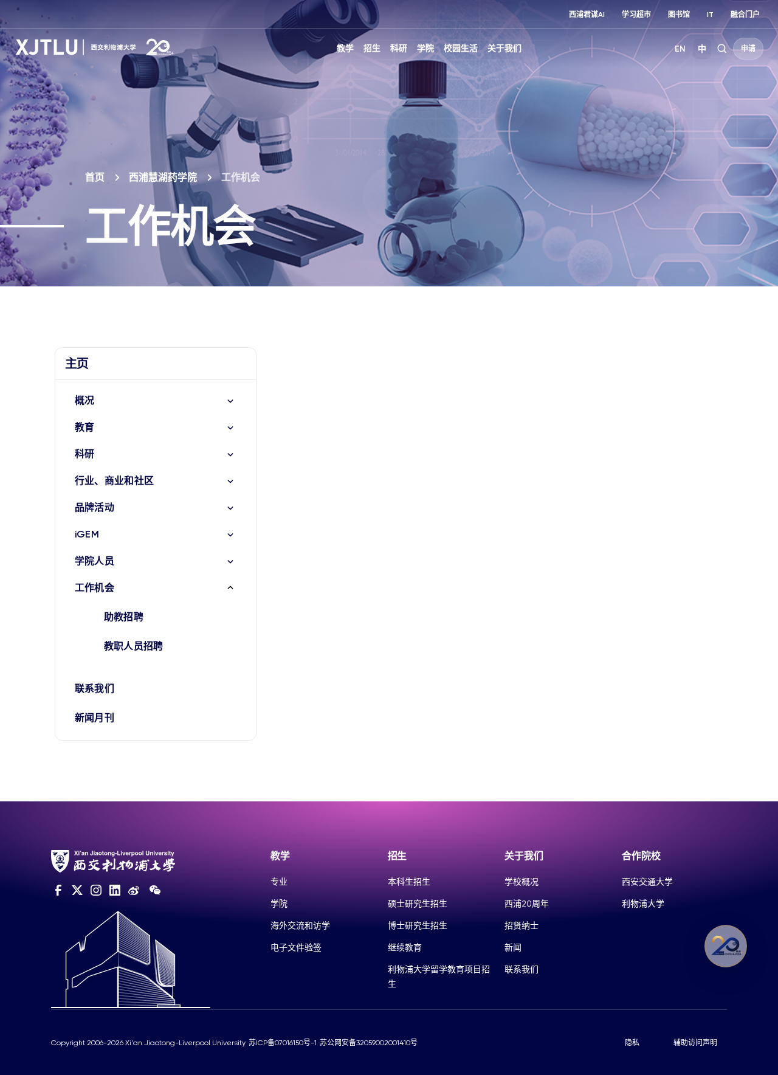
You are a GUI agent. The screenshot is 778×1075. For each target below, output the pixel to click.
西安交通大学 (647, 882)
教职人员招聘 (134, 646)
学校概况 (521, 882)
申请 (748, 48)
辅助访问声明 (695, 1043)
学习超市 (636, 14)
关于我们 (504, 48)
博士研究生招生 (417, 925)
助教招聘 (123, 617)
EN (680, 49)
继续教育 (405, 947)
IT (710, 14)
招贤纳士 (521, 925)
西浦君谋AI (587, 14)
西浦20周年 (526, 903)
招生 (371, 48)
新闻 (513, 947)
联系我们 (94, 688)
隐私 (632, 1043)
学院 (425, 48)
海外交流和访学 (300, 925)
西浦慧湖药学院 (163, 177)
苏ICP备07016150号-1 (283, 1043)
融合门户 (745, 14)
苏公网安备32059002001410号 (369, 1043)
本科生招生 (409, 882)
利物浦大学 (643, 903)
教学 (345, 48)
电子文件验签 (296, 947)
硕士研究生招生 (417, 903)
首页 (95, 177)
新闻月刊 (94, 718)
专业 (278, 882)
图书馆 (679, 14)
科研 (398, 48)
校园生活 (461, 48)
